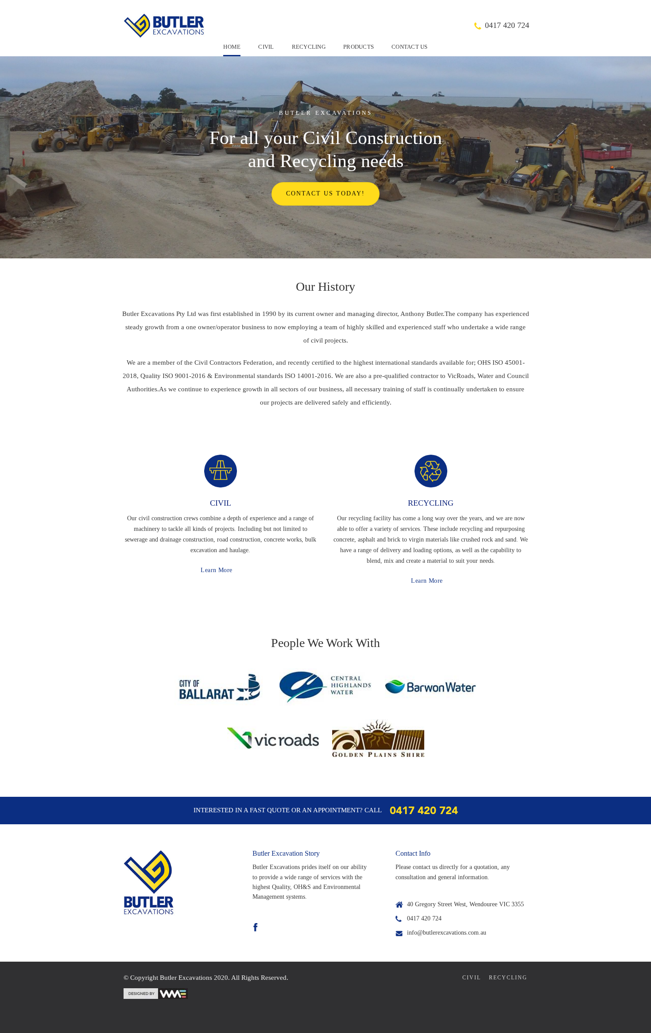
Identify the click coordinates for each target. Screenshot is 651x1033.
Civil (266, 46)
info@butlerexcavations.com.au (446, 932)
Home (231, 46)
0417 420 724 (507, 25)
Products (358, 46)
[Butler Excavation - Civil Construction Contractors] (164, 25)
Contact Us (409, 46)
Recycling (309, 46)
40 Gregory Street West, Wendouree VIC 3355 (465, 904)
